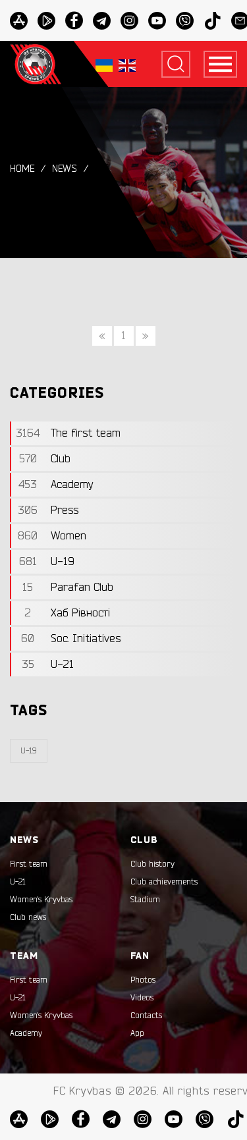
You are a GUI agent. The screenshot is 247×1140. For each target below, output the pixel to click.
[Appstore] (19, 21)
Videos (141, 997)
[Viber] (185, 21)
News (64, 169)
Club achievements (164, 881)
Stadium (145, 899)
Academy (26, 1033)
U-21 (18, 881)
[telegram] (102, 21)
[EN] (127, 64)
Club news (28, 917)
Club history (152, 864)
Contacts (146, 1015)
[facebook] (74, 21)
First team (28, 864)
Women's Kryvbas (41, 899)
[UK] (104, 64)
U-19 (28, 750)
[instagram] (129, 21)
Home (22, 169)
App (137, 1033)
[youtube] (157, 21)
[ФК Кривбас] (35, 64)
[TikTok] (212, 21)
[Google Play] (46, 21)
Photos (142, 980)
